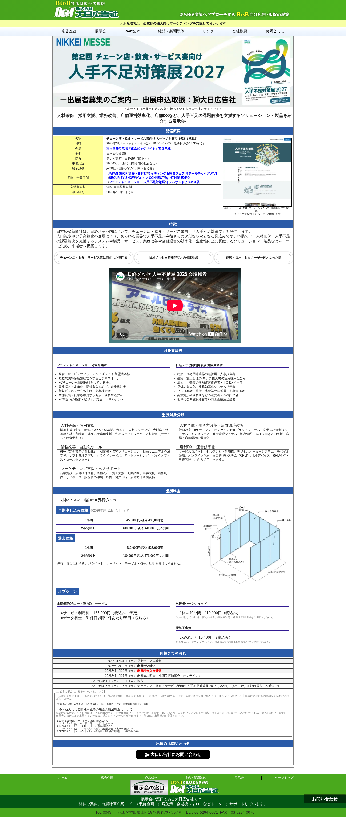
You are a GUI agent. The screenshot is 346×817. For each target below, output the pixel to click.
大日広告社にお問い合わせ (173, 755)
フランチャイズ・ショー (126, 182)
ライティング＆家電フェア (166, 173)
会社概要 (239, 31)
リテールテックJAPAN (201, 173)
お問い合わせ (325, 799)
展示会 (100, 31)
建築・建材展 (138, 173)
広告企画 (69, 31)
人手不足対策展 (154, 182)
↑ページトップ (283, 777)
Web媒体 (132, 31)
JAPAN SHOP (118, 173)
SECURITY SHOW (122, 178)
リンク (208, 31)
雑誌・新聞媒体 (171, 31)
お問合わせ (275, 31)
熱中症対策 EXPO (177, 178)
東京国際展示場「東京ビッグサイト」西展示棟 (138, 148)
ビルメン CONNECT (150, 178)
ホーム (63, 777)
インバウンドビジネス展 (183, 182)
